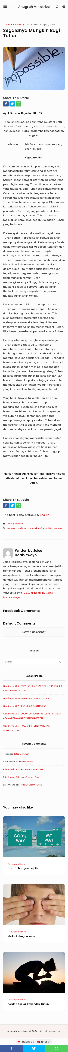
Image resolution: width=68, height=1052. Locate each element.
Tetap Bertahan (21, 754)
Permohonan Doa (34, 769)
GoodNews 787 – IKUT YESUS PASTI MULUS (24, 706)
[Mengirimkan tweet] (12, 103)
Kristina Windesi (11, 769)
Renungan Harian (15, 523)
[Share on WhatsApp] (18, 103)
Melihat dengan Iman (21, 936)
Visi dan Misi (27, 761)
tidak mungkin (55, 528)
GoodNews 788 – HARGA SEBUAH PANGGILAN (26, 698)
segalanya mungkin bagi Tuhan (31, 528)
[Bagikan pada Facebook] (6, 103)
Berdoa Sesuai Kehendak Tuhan (28, 1004)
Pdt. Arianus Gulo (11, 777)
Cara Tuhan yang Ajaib (23, 868)
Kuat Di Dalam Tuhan (31, 785)
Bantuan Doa (32, 777)
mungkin (11, 528)
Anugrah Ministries (34, 6)
